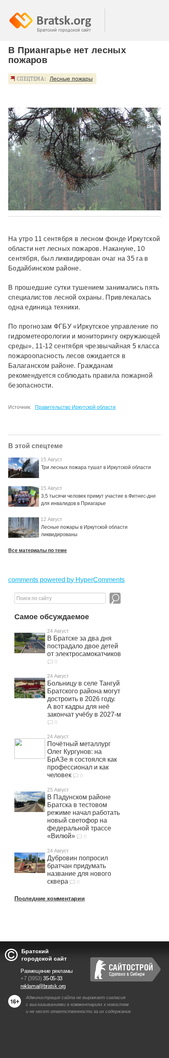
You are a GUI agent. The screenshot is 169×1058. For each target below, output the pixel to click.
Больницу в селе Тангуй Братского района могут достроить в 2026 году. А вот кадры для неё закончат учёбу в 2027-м (84, 699)
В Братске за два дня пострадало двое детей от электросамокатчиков (84, 646)
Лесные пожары (71, 78)
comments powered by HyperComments (66, 579)
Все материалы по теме (37, 550)
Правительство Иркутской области (75, 407)
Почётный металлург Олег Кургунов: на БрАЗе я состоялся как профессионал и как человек (82, 759)
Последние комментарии (49, 898)
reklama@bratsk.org (43, 986)
